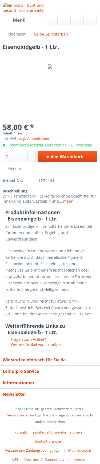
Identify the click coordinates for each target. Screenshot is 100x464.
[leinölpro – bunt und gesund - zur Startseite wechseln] (26, 7)
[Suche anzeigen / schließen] (52, 20)
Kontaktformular (48, 441)
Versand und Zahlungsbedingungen (33, 450)
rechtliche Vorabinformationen (57, 432)
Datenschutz (55, 459)
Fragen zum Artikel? (28, 339)
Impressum (79, 459)
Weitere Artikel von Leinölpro (36, 344)
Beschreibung (15, 191)
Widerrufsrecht (79, 450)
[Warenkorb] (91, 20)
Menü (19, 20)
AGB (15, 459)
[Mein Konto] (78, 20)
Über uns (31, 459)
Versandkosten (18, 415)
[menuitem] (14, 20)
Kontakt (20, 432)
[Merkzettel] (65, 20)
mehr (67, 201)
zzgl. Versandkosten (34, 138)
